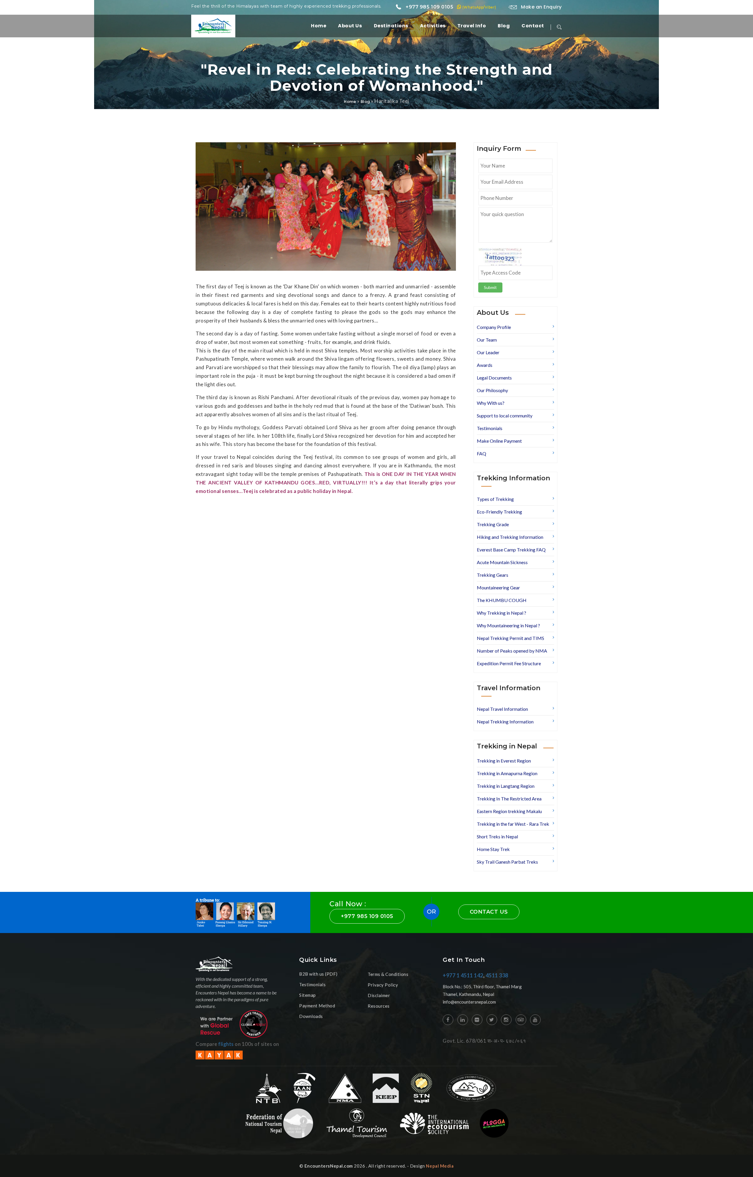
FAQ (481, 453)
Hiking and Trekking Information (510, 537)
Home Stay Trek (493, 849)
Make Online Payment (499, 441)
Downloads (311, 1016)
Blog (504, 26)
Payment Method (317, 1005)
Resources (379, 1006)
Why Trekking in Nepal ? (501, 613)
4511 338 (497, 975)
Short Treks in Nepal (497, 836)
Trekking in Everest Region (504, 760)
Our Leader (488, 352)
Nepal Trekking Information (505, 721)
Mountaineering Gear (498, 587)
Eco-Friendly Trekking (499, 511)
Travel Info (471, 26)
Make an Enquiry (541, 7)
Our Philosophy (492, 390)
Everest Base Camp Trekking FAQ (511, 549)
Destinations (391, 26)
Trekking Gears (492, 575)
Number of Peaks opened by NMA (512, 650)
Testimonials (489, 428)
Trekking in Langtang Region (505, 786)
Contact (533, 26)
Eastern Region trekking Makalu (509, 811)
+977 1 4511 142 (463, 975)
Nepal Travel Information (502, 709)
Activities (433, 26)
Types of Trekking (495, 499)
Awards (484, 365)
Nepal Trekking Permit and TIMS (510, 638)
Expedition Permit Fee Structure (509, 663)
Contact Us (489, 912)
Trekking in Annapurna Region (507, 773)
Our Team (487, 339)
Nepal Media (440, 1165)
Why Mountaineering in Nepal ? (508, 625)
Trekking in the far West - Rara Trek (513, 824)
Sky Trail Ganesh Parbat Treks (507, 862)
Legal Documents (494, 377)
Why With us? (490, 403)
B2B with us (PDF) (318, 974)
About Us (350, 26)
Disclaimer (379, 995)
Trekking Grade (493, 524)
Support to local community (504, 415)
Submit (490, 287)
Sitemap (307, 995)
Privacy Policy (383, 984)
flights (226, 1044)
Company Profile (494, 327)
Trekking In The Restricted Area (509, 798)
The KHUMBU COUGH (502, 600)
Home (318, 26)
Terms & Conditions (388, 974)
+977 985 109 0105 (450, 7)
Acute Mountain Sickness (502, 562)
